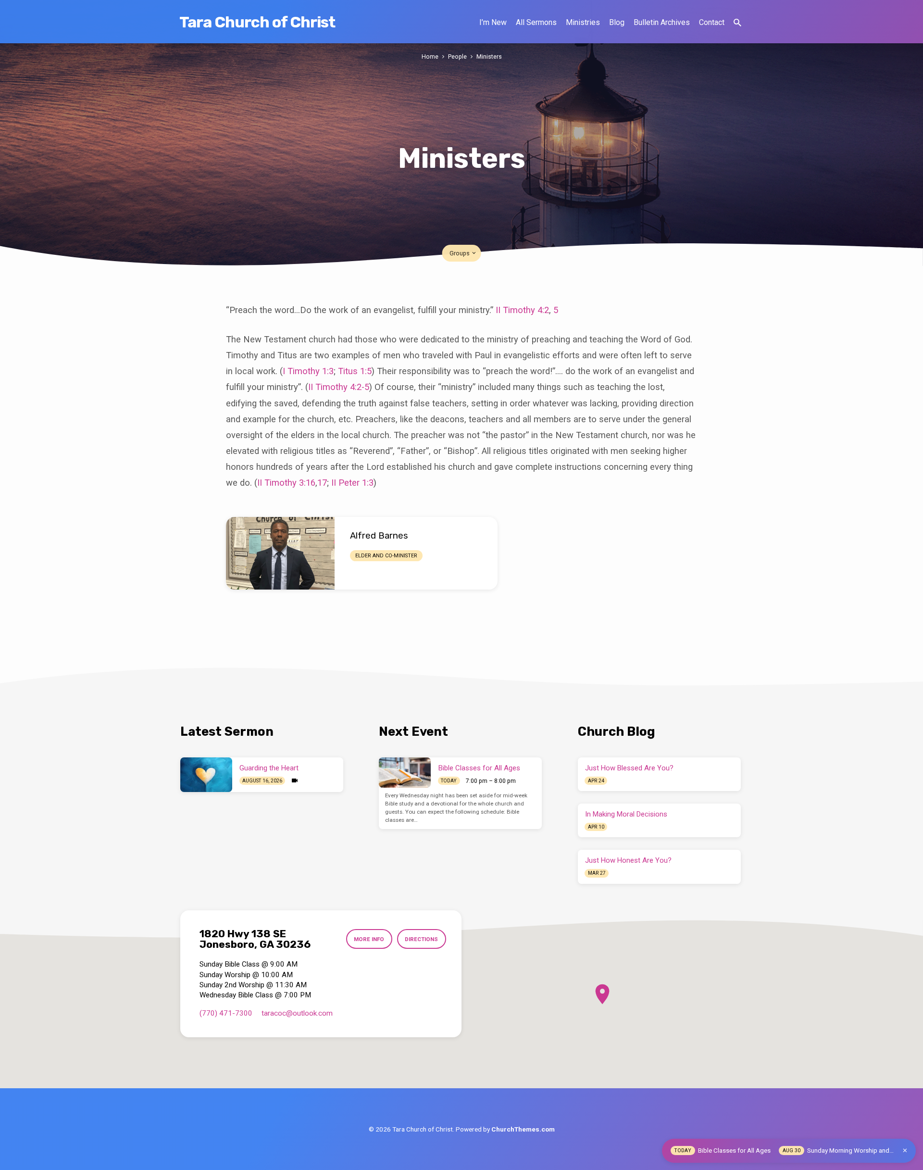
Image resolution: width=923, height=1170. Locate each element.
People (457, 56)
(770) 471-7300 (226, 1013)
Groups (460, 253)
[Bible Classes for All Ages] (405, 772)
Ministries (583, 22)
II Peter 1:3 (352, 483)
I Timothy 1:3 (308, 371)
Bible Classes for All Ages (479, 768)
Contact (711, 22)
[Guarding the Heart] (206, 774)
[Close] (905, 1150)
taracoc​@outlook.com (297, 1013)
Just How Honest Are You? (628, 860)
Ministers (489, 56)
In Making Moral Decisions (626, 814)
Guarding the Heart (269, 768)
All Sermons (536, 22)
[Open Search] (737, 23)
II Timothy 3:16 (286, 483)
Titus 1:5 (355, 371)
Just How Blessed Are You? (629, 768)
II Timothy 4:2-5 (338, 387)
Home (430, 56)
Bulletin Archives (662, 22)
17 (322, 483)
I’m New (493, 22)
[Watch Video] (295, 780)
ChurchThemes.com (523, 1129)
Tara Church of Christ (257, 22)
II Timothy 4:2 (522, 310)
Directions (421, 939)
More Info (369, 939)
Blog (616, 22)
